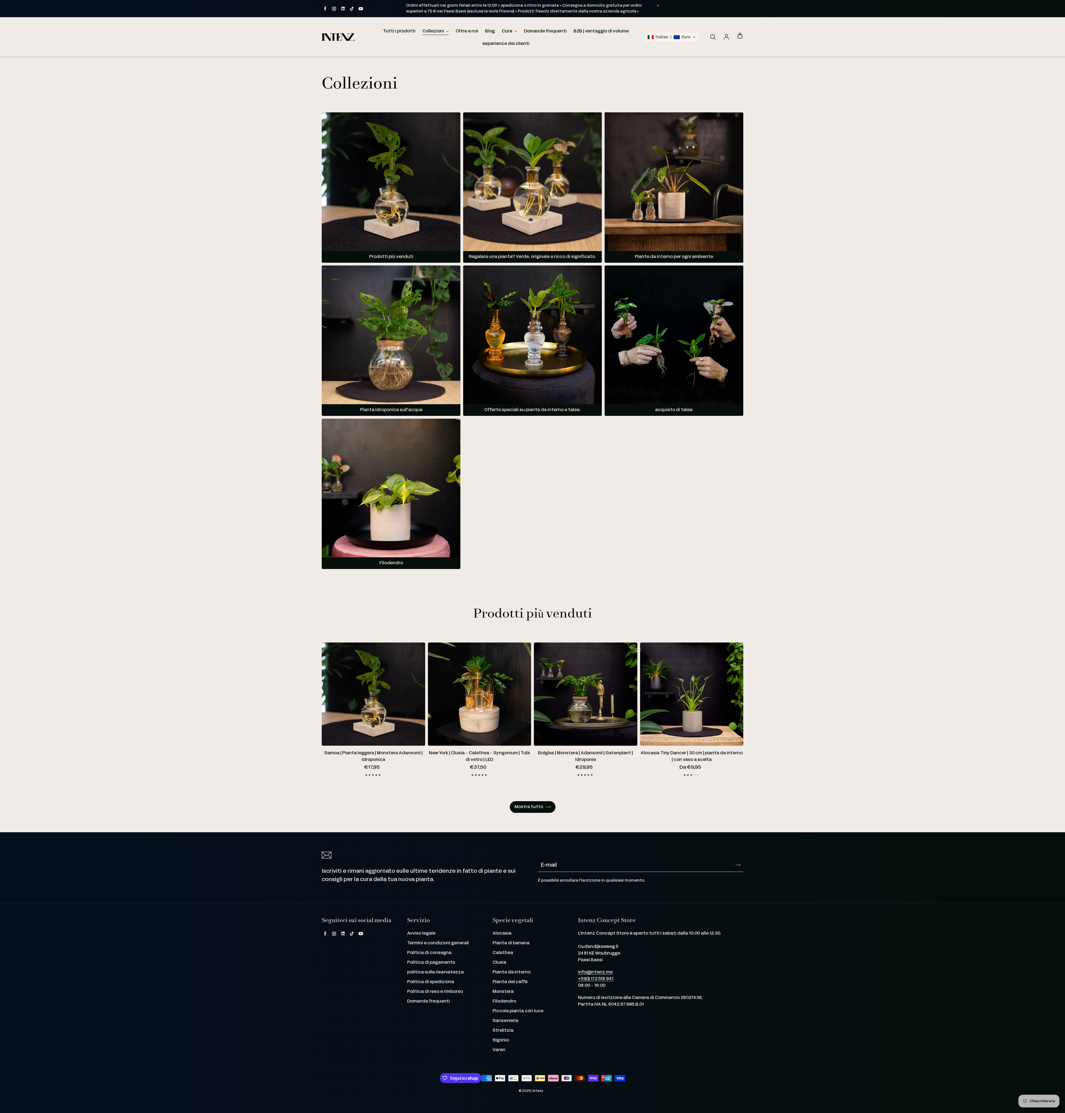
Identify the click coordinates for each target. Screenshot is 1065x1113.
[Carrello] (740, 36)
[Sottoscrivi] (738, 865)
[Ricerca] (712, 37)
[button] (671, 37)
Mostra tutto (528, 807)
